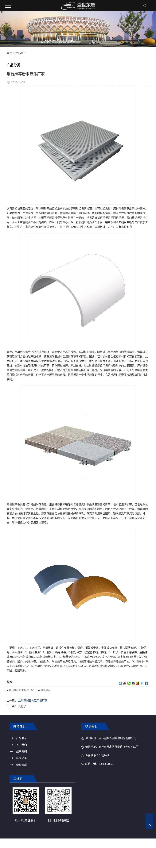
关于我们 (21, 744)
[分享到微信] (129, 683)
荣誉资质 (21, 764)
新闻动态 (21, 758)
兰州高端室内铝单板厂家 (32, 700)
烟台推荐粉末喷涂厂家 (21, 690)
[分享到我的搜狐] (137, 683)
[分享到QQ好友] (133, 683)
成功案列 (21, 751)
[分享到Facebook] (146, 683)
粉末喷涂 (45, 690)
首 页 (9, 53)
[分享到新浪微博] (124, 683)
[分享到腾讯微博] (142, 683)
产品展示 (21, 738)
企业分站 (20, 53)
